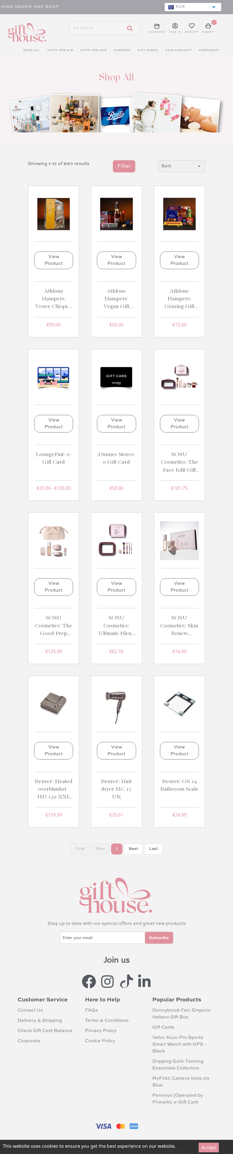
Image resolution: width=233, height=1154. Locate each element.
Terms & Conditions (107, 1020)
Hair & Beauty (178, 50)
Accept (208, 1147)
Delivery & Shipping (40, 1020)
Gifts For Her (93, 50)
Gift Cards (148, 50)
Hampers (122, 50)
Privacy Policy (100, 1031)
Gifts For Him (60, 50)
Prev (100, 849)
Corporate (209, 50)
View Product (54, 260)
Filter (124, 166)
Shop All (31, 50)
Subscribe (159, 937)
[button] (193, 7)
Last (153, 849)
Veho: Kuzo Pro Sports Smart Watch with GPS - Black (179, 1044)
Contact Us (30, 1010)
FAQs (91, 1010)
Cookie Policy (100, 1041)
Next (133, 849)
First (80, 849)
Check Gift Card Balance (45, 1031)
